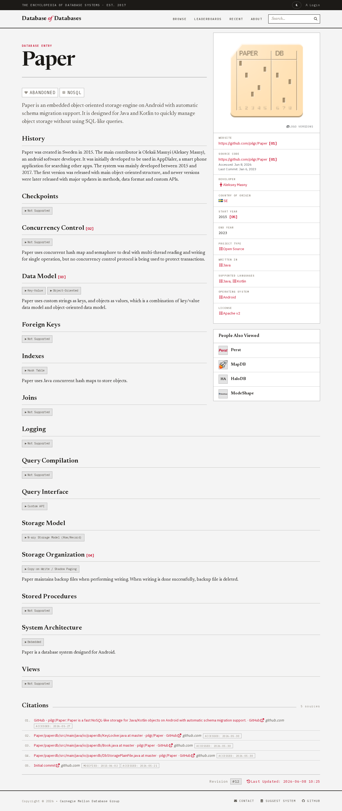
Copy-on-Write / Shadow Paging (52, 569)
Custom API (36, 506)
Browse (179, 19)
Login (315, 5)
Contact (246, 801)
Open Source (233, 248)
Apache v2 (231, 313)
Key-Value (35, 290)
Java (227, 265)
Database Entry (37, 46)
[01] (273, 143)
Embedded (34, 642)
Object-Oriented (65, 290)
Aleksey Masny (235, 184)
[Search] (315, 18)
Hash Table (36, 370)
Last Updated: (285, 781)
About (256, 19)
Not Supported (38, 210)
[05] (233, 216)
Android (229, 297)
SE (225, 200)
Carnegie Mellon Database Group (90, 801)
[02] (89, 228)
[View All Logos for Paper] (266, 79)
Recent (236, 19)
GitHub (313, 801)
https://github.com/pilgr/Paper (243, 143)
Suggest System (281, 801)
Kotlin (241, 281)
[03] (61, 276)
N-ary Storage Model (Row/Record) (54, 537)
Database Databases (51, 19)
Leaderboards (208, 19)
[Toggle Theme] (296, 5)
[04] (90, 555)
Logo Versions (301, 126)
